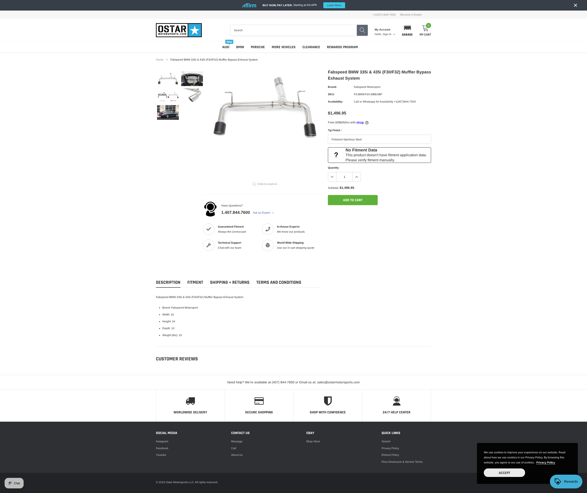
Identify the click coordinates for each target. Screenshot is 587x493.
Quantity (333, 167)
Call (233, 448)
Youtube (161, 455)
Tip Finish (335, 130)
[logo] (179, 30)
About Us (237, 455)
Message (237, 441)
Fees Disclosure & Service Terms (402, 461)
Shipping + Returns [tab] (229, 282)
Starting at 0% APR (302, 5)
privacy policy (545, 462)
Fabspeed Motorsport (367, 87)
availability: (335, 101)
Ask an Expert (262, 212)
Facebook (162, 448)
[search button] (362, 30)
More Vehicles (284, 47)
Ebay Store (313, 441)
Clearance (311, 47)
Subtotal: (333, 187)
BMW (240, 47)
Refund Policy (390, 455)
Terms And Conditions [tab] (278, 282)
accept (504, 473)
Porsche (258, 47)
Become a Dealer (411, 14)
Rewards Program (342, 47)
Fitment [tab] (195, 282)
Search (386, 441)
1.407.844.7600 (235, 212)
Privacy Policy (390, 448)
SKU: (331, 94)
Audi (225, 47)
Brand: (332, 87)
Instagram (162, 441)
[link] (168, 78)
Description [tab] (168, 282)
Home (159, 59)
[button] (407, 30)
